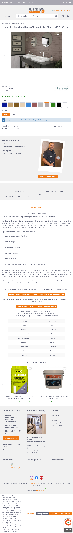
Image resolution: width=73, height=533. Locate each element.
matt (13, 114)
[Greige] (46, 105)
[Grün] (53, 105)
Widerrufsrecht (57, 425)
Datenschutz (56, 420)
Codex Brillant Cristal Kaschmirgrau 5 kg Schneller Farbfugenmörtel (36, 294)
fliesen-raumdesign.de (10, 450)
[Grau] (40, 105)
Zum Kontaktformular (48, 177)
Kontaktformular (11, 438)
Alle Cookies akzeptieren (60, 514)
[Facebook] (67, 126)
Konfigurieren (42, 514)
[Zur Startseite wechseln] (36, 10)
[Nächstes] (68, 56)
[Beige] (22, 105)
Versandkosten (35, 483)
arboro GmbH (40, 490)
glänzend (6, 114)
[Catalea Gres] (62, 88)
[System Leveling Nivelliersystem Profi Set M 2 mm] (54, 380)
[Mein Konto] (68, 16)
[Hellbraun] (10, 105)
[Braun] (34, 105)
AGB (53, 418)
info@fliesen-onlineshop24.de (14, 146)
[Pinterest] (70, 126)
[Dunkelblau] (4, 105)
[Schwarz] (59, 105)
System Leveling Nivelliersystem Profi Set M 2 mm (54, 397)
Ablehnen (30, 514)
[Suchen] (56, 16)
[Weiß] (65, 105)
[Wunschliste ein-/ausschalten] (58, 34)
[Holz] (16, 105)
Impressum (55, 415)
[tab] (36, 207)
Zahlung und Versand (59, 423)
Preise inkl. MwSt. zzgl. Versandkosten (11, 94)
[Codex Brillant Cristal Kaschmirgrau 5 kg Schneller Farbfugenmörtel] (19, 380)
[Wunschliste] (63, 16)
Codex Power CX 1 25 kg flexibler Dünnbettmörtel (36, 306)
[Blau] (28, 105)
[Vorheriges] (4, 56)
